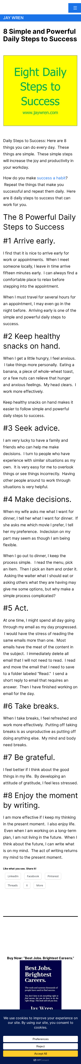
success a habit (51, 178)
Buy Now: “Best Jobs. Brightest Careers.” (40, 958)
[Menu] (74, 8)
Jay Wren (13, 17)
